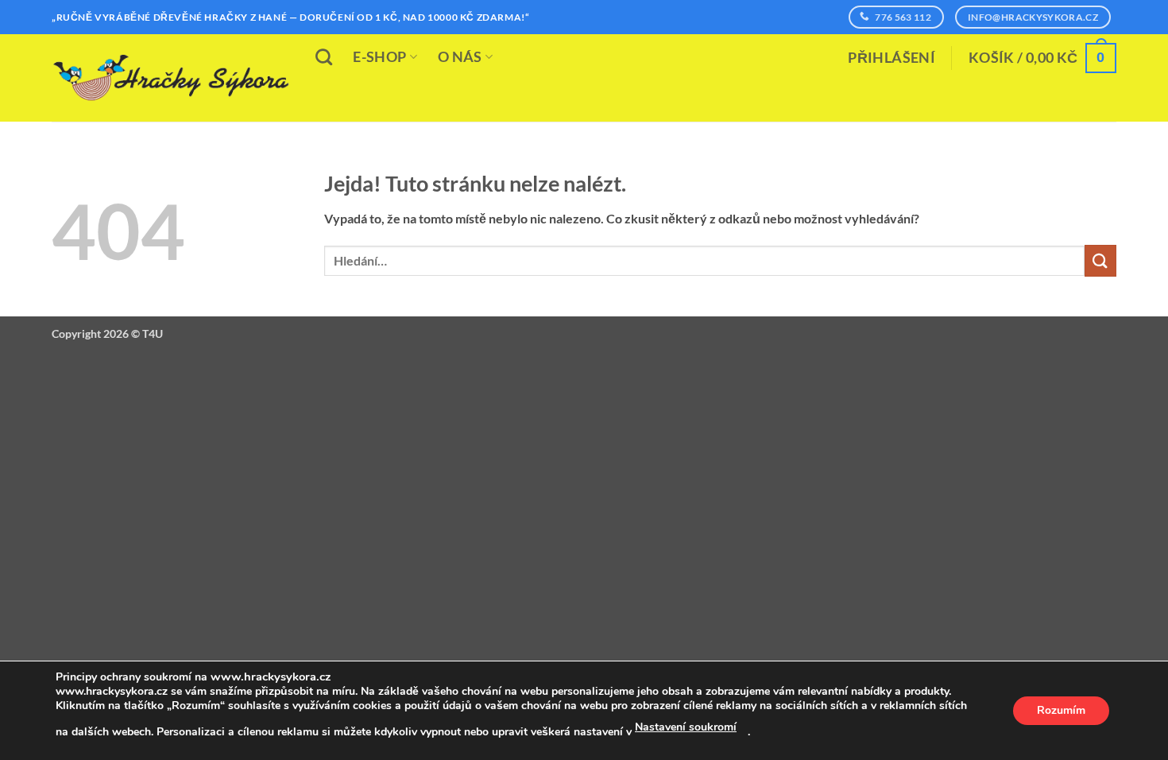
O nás (460, 56)
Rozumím (1061, 710)
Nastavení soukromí (686, 727)
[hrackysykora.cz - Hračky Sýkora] (171, 78)
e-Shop (379, 56)
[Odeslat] (1100, 260)
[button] (891, 58)
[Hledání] (323, 57)
